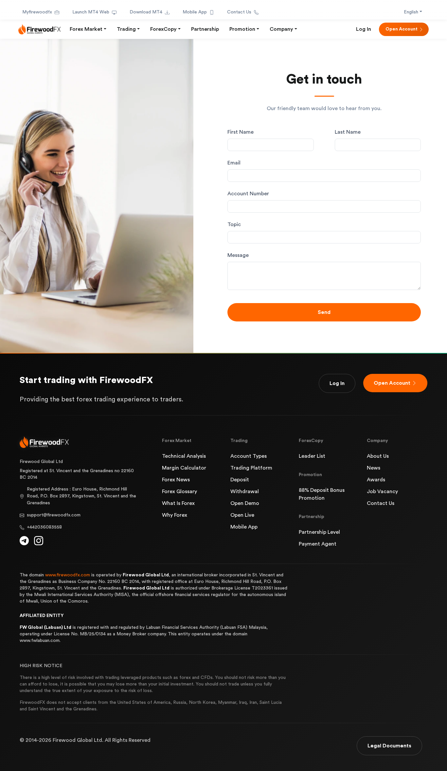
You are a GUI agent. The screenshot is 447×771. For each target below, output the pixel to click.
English (411, 12)
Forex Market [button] (86, 29)
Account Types (248, 456)
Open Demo (244, 503)
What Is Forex (178, 503)
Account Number (248, 193)
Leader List (312, 456)
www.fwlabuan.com (40, 640)
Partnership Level (319, 532)
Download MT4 (146, 12)
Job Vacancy (382, 491)
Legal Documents (389, 745)
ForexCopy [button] (163, 29)
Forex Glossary (179, 491)
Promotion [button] (242, 29)
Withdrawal (244, 491)
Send (324, 312)
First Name (240, 132)
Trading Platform (251, 468)
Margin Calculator (184, 468)
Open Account (401, 29)
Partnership (205, 29)
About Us (378, 456)
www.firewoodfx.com (67, 575)
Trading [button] (126, 29)
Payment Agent (317, 544)
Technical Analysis (184, 456)
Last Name (348, 132)
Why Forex (174, 515)
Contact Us (239, 12)
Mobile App (195, 12)
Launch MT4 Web (90, 12)
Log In (363, 29)
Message (238, 255)
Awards (376, 479)
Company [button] (281, 29)
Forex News (176, 479)
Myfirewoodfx (37, 12)
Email (234, 162)
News (373, 468)
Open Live (242, 515)
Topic (234, 224)
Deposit (239, 479)
